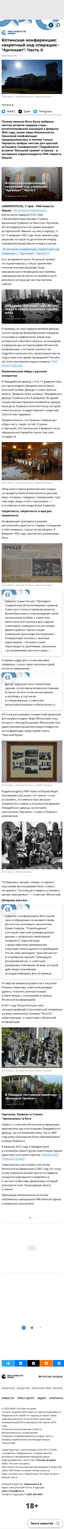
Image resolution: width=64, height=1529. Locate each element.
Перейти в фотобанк (43, 96)
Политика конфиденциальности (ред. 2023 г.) (27, 1436)
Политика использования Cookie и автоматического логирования (22, 1431)
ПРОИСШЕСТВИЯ (42, 1388)
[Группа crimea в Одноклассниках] (46, 1363)
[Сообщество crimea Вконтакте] (20, 1363)
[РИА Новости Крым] (13, 32)
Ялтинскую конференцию (30, 211)
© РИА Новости (8, 872)
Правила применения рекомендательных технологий (26, 1441)
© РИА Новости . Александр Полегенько (18, 96)
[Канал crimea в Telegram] (8, 1363)
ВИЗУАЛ (58, 1388)
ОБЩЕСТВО (23, 1388)
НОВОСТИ (8, 1399)
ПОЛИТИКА (8, 1388)
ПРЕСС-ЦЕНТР (25, 1399)
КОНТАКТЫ (56, 1399)
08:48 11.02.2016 (9, 55)
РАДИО (41, 1399)
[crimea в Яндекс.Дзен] (33, 1363)
